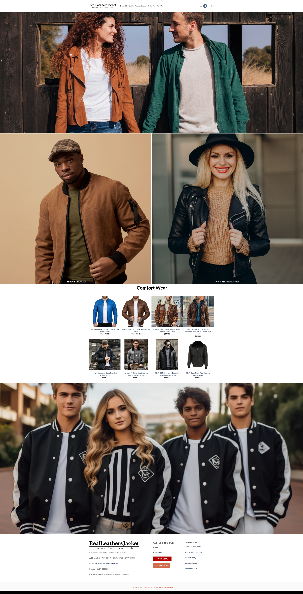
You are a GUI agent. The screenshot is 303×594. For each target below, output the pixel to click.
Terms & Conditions (193, 546)
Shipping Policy (191, 563)
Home (122, 6)
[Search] (201, 6)
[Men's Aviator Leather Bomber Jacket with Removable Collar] (167, 311)
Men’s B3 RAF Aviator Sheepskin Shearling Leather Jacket (167, 374)
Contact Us (151, 6)
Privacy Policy (190, 557)
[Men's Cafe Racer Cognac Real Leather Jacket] (136, 311)
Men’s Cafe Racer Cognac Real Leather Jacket (136, 330)
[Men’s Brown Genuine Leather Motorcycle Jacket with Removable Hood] (198, 311)
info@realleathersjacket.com (106, 563)
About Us (160, 6)
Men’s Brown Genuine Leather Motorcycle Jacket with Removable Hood (198, 331)
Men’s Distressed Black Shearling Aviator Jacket (105, 374)
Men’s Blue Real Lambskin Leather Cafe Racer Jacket (105, 330)
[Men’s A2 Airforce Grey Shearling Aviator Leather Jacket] (136, 355)
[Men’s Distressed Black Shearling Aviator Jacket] (104, 355)
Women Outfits (140, 6)
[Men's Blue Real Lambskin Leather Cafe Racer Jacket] (104, 311)
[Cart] (212, 6)
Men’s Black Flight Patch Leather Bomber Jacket (198, 374)
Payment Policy (191, 568)
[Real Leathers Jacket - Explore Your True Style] (102, 6)
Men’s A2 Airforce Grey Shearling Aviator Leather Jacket (136, 374)
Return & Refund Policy (194, 552)
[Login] (205, 6)
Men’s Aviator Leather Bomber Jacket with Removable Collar (167, 330)
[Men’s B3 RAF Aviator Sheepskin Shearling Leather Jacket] (167, 355)
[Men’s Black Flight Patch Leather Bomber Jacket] (198, 355)
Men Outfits (129, 6)
